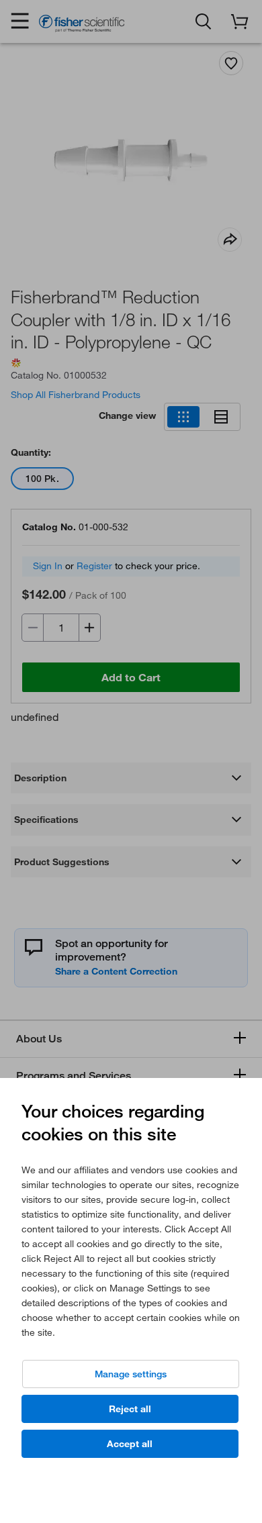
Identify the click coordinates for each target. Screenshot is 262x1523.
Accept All (129, 1444)
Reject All (130, 1409)
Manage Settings (131, 1374)
